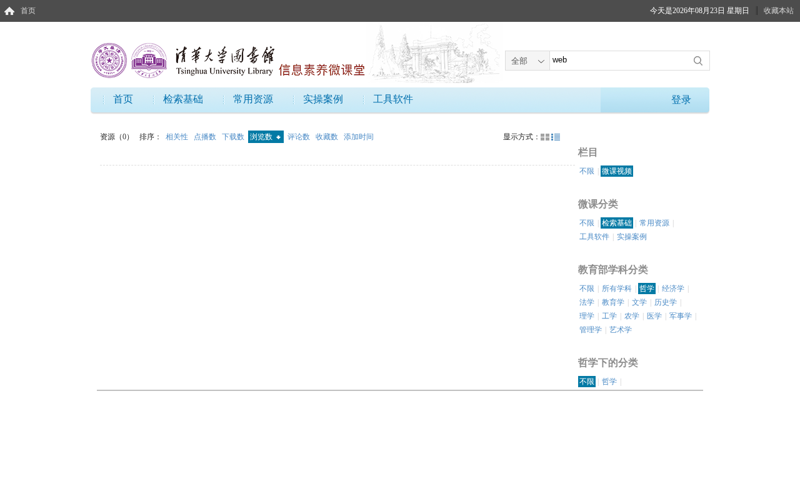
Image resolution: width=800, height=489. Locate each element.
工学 (609, 316)
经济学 (673, 288)
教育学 (613, 302)
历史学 (665, 302)
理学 (586, 316)
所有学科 (617, 288)
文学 (639, 302)
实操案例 (323, 99)
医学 (654, 316)
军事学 (680, 316)
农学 (631, 316)
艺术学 (620, 329)
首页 (28, 10)
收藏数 (328, 136)
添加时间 (359, 136)
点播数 (206, 136)
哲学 (646, 288)
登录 (681, 99)
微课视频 (617, 171)
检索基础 (183, 99)
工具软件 (393, 99)
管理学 (590, 329)
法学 (586, 302)
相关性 (178, 136)
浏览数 (262, 136)
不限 (586, 171)
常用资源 (253, 99)
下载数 (234, 136)
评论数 (300, 136)
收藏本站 (779, 10)
